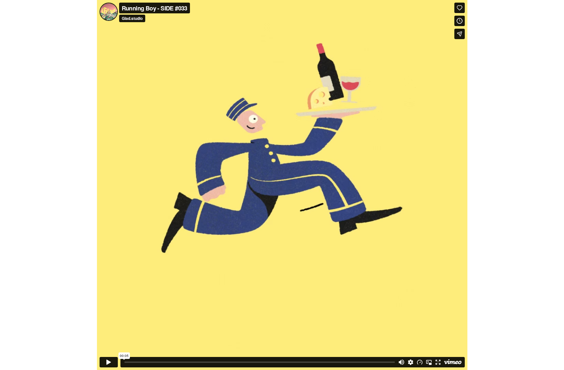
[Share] (459, 34)
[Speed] (420, 362)
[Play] (109, 362)
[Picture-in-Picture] (429, 362)
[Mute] (401, 362)
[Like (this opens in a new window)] (459, 8)
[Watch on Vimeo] (452, 362)
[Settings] (411, 362)
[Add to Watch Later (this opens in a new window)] (459, 21)
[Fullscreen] (438, 362)
